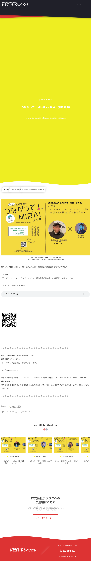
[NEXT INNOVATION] (15, 4)
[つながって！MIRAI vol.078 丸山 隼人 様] (40, 445)
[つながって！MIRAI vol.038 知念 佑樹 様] (66, 445)
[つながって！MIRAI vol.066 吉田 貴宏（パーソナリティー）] (13, 445)
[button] (85, 3)
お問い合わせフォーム (45, 517)
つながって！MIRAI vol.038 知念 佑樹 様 (66, 462)
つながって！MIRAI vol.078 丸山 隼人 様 (40, 462)
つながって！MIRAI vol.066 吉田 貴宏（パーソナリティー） (14, 462)
